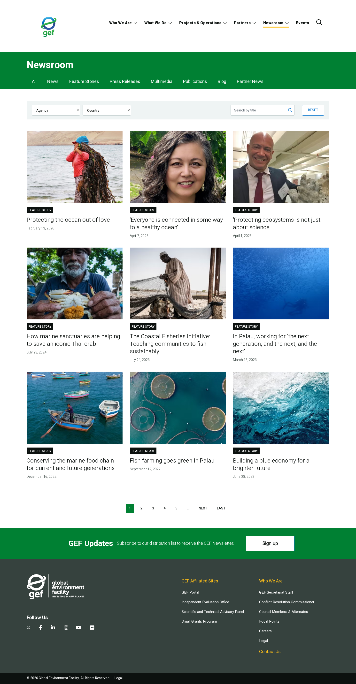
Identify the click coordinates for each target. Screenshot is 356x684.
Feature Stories (84, 81)
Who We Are (120, 23)
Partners (242, 23)
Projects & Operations (200, 23)
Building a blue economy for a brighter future (271, 464)
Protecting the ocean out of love (68, 220)
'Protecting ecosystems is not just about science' (276, 224)
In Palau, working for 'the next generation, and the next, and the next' (275, 344)
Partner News (250, 81)
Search (319, 22)
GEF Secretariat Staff (276, 592)
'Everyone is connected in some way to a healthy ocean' (176, 224)
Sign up (270, 543)
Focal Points (269, 621)
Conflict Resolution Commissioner (286, 602)
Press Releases (125, 81)
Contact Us (270, 651)
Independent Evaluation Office (205, 602)
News (53, 81)
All (34, 81)
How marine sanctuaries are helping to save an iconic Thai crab (73, 340)
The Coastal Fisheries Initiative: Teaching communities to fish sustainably (170, 344)
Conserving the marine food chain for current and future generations (71, 464)
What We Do (155, 23)
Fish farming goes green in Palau (172, 460)
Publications (195, 81)
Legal (263, 640)
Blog (222, 81)
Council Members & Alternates (283, 611)
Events (302, 23)
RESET (313, 110)
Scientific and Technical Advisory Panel (213, 611)
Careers (265, 631)
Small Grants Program (199, 621)
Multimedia (161, 81)
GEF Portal (190, 592)
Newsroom (273, 23)
